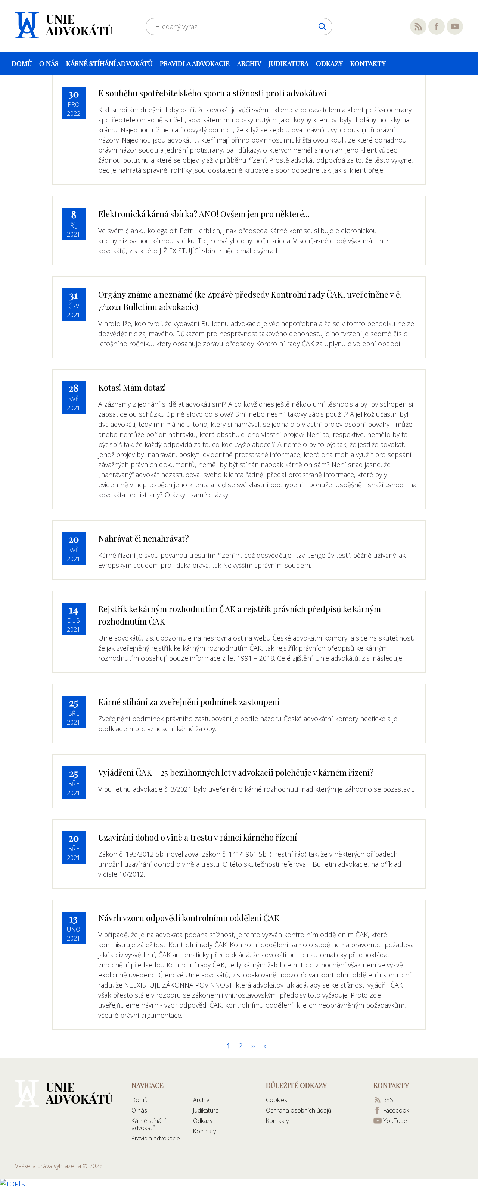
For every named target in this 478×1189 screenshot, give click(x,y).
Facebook (436, 26)
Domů (22, 63)
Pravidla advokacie (195, 63)
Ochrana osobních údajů (298, 1110)
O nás (49, 63)
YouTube (455, 26)
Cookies (276, 1100)
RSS (418, 26)
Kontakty (368, 63)
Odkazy (329, 63)
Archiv (249, 63)
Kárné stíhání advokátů (109, 63)
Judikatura (288, 63)
